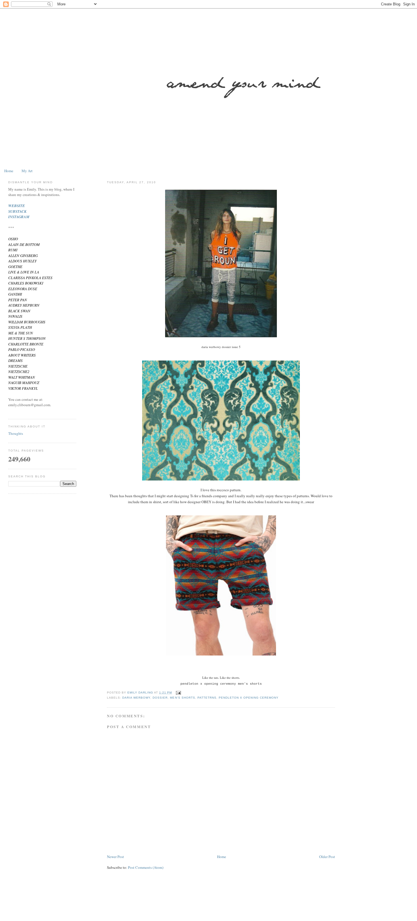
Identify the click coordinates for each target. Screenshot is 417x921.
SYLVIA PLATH (20, 327)
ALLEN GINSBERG (23, 255)
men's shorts (182, 697)
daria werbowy (136, 697)
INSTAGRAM (19, 216)
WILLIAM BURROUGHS (26, 321)
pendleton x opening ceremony (249, 697)
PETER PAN (17, 299)
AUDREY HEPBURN (23, 305)
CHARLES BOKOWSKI (25, 283)
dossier (160, 697)
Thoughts (15, 433)
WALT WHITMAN (21, 377)
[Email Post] (178, 692)
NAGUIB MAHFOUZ (23, 382)
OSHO (13, 238)
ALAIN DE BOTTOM (24, 244)
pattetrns (206, 697)
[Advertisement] (181, 905)
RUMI (12, 249)
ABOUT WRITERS (22, 355)
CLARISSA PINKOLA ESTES (30, 277)
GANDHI (15, 294)
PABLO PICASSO (21, 349)
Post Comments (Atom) (145, 867)
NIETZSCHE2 (19, 371)
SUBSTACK (17, 211)
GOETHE (15, 266)
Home (8, 170)
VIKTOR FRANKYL (23, 388)
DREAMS (15, 360)
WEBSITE (16, 205)
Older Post (327, 856)
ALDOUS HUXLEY (22, 261)
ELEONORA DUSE (22, 288)
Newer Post (115, 856)
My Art (27, 170)
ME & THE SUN (20, 333)
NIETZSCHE (18, 366)
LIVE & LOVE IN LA (23, 272)
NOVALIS (15, 316)
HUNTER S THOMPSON (27, 338)
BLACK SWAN (19, 310)
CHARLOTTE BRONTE (25, 344)
